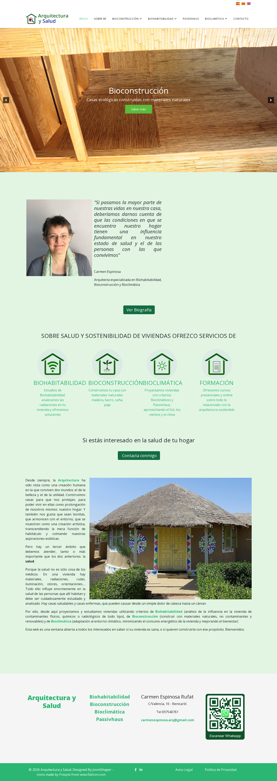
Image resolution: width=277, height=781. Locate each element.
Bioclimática (214, 18)
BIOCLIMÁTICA (162, 383)
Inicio (83, 18)
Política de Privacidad (220, 769)
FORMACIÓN (217, 383)
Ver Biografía (139, 310)
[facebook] (136, 769)
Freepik (65, 774)
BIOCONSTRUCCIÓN (115, 383)
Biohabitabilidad (161, 18)
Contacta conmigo (139, 455)
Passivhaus (191, 18)
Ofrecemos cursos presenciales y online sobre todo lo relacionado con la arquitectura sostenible (216, 400)
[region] (138, 100)
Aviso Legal (184, 769)
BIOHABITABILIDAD (59, 383)
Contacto (241, 18)
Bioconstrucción (125, 18)
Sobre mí (100, 18)
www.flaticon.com (93, 774)
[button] (6, 100)
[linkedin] (141, 769)
